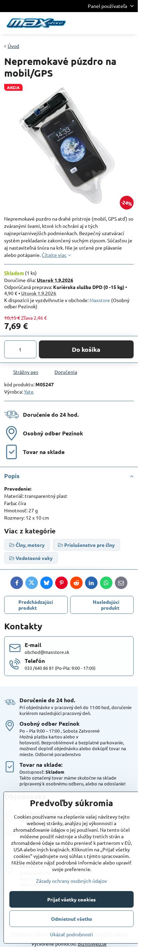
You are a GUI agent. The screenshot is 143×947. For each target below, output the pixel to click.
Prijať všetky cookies (71, 899)
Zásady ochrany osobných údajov (71, 881)
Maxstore (100, 300)
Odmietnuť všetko (71, 919)
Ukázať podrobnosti (71, 934)
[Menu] (129, 23)
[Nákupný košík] (112, 23)
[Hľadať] (96, 23)
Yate (29, 391)
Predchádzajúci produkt (35, 605)
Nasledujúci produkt (106, 605)
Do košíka (86, 349)
